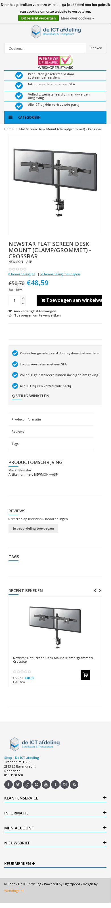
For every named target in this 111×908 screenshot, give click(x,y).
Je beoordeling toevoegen (60, 274)
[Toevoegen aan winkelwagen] (85, 675)
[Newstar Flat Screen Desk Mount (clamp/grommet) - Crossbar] (55, 626)
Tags (15, 443)
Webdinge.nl (13, 891)
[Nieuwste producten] (74, 784)
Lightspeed (71, 884)
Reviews (18, 431)
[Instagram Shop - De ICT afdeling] (64, 784)
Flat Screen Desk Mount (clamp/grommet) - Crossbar (60, 129)
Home (9, 129)
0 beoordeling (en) (22, 274)
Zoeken (96, 48)
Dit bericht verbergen (38, 18)
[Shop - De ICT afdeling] (55, 31)
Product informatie (26, 419)
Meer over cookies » (77, 18)
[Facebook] (8, 784)
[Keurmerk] (55, 62)
